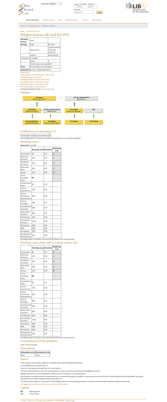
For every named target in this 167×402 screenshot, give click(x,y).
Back (22, 31)
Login (99, 12)
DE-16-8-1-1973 (37, 75)
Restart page (70, 400)
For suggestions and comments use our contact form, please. (44, 384)
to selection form (33, 31)
